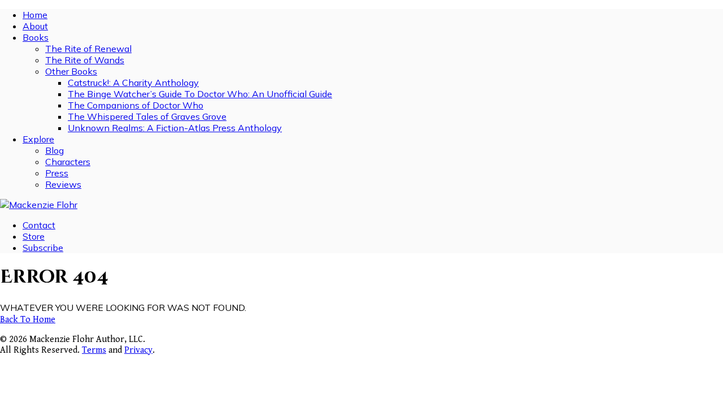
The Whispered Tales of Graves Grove (147, 116)
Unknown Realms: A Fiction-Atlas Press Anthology (175, 127)
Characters (67, 161)
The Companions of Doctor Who (135, 105)
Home (35, 14)
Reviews (63, 184)
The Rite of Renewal (88, 48)
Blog (54, 150)
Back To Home (27, 319)
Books (36, 37)
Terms (94, 350)
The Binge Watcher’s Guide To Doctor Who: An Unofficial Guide (200, 93)
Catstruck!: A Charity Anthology (133, 82)
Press (56, 173)
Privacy (138, 350)
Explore (38, 139)
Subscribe (43, 247)
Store (34, 236)
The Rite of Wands (84, 60)
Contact (39, 225)
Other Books (71, 71)
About (35, 26)
